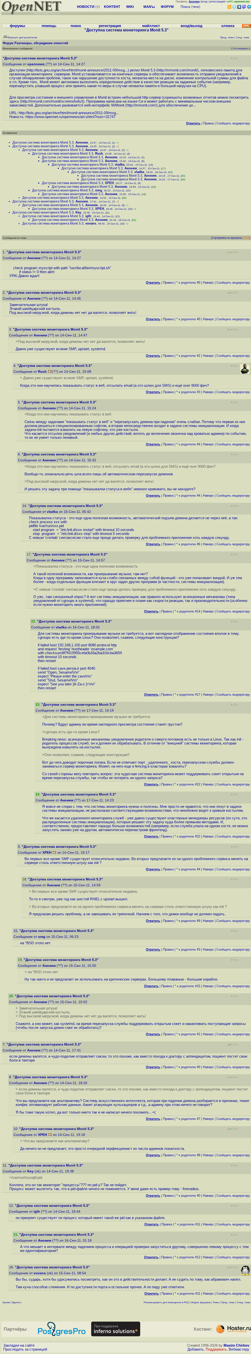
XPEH (109, 183)
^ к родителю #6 (188, 544)
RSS (246, 237)
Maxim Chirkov (236, 1345)
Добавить (196, 1349)
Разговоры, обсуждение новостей (41, 43)
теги (195, 7)
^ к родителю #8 (188, 1155)
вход (204, 1)
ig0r (88, 216)
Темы (216, 1302)
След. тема (243, 1302)
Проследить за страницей (25, 1349)
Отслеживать (241, 48)
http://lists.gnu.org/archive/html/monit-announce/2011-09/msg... (77, 70)
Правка (208, 123)
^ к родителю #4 (188, 444)
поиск (76, 26)
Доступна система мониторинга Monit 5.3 (43, 142)
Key (78, 212)
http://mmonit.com (140, 105)
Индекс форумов (201, 1302)
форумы (17, 26)
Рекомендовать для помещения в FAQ (166, 1302)
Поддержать (216, 1349)
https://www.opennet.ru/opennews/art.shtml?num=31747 (70, 117)
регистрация (217, 1)
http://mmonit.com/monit (177, 70)
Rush (99, 153)
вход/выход (191, 26)
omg (98, 190)
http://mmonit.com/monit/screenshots (51, 101)
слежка (227, 26)
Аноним (81, 142)
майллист (151, 26)
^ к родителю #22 (187, 784)
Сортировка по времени (227, 237)
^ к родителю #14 (187, 611)
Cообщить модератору (233, 123)
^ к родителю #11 (187, 1224)
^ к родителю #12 (187, 1257)
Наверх (208, 282)
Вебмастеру (239, 1349)
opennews (36, 64)
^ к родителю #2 (188, 356)
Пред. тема (228, 1302)
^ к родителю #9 (188, 921)
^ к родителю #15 (187, 986)
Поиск (185, 7)
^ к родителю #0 (188, 282)
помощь (49, 26)
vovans (90, 223)
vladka (120, 164)
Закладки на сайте (19, 1345)
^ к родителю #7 (188, 1119)
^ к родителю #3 (188, 392)
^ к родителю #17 (187, 694)
